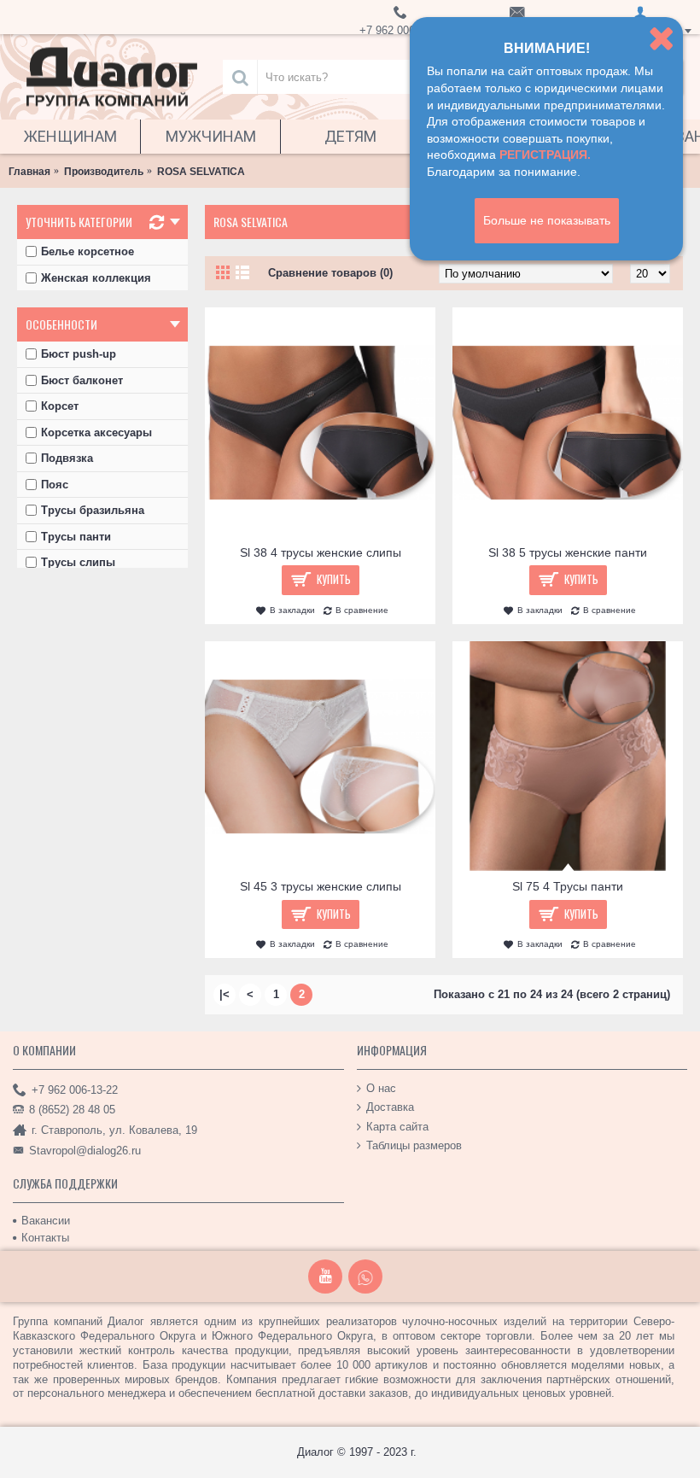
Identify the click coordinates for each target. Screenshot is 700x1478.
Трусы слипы (78, 562)
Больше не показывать (546, 220)
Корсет (60, 406)
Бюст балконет (82, 380)
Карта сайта (397, 1126)
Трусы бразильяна (92, 510)
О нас (381, 1088)
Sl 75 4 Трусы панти (567, 886)
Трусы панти (76, 536)
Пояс (54, 484)
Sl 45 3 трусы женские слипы (320, 886)
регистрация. (545, 154)
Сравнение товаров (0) (330, 272)
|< (224, 994)
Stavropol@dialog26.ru (85, 1150)
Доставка (390, 1107)
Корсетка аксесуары (96, 432)
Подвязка (67, 458)
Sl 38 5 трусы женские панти (567, 552)
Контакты (45, 1237)
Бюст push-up (78, 354)
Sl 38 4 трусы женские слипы (320, 552)
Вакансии (45, 1220)
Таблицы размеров (414, 1145)
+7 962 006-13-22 (75, 1090)
